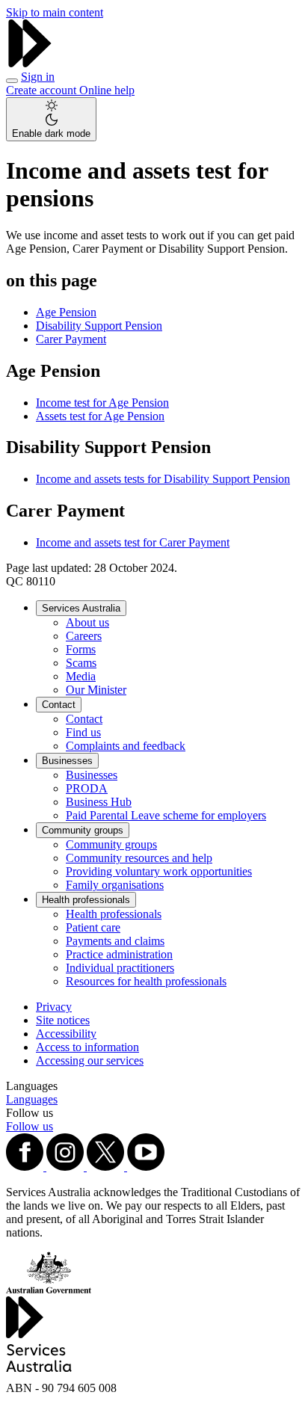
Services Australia (81, 608)
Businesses (67, 760)
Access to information (87, 1047)
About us (87, 622)
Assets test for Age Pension (100, 416)
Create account (42, 90)
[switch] (51, 119)
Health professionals (86, 899)
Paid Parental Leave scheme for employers (166, 815)
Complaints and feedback (125, 745)
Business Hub (99, 801)
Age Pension (66, 312)
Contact (59, 704)
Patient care (93, 927)
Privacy (54, 1006)
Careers (84, 635)
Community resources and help (139, 858)
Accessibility (66, 1033)
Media (81, 676)
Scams (81, 662)
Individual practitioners (120, 967)
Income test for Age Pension (102, 402)
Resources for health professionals (146, 981)
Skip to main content (54, 12)
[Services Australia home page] (30, 63)
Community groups (82, 830)
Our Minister (96, 689)
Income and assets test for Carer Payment (133, 542)
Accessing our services (90, 1060)
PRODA (87, 788)
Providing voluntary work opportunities (159, 871)
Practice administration (119, 954)
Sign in (38, 76)
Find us (83, 732)
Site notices (63, 1020)
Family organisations (115, 884)
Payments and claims (115, 940)
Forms (81, 649)
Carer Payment (71, 339)
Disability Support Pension (99, 325)
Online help (107, 90)
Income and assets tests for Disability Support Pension (163, 478)
